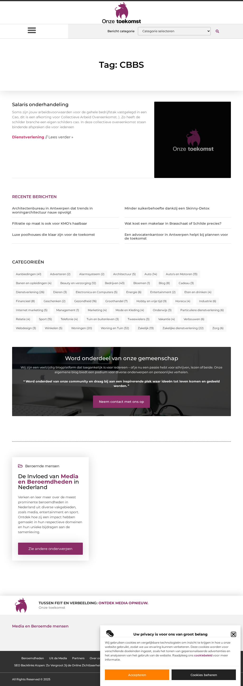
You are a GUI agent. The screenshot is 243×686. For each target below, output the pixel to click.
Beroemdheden (32, 658)
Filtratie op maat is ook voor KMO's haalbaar (49, 223)
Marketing (97, 310)
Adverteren (60, 274)
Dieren (60, 292)
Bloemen (141, 283)
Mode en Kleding (130, 310)
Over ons (96, 658)
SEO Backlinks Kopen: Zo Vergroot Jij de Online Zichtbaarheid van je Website (68, 665)
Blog (164, 283)
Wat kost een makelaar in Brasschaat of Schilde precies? (173, 223)
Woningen (81, 328)
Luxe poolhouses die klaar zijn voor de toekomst (53, 234)
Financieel (25, 301)
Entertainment (163, 292)
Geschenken (54, 301)
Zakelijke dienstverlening (183, 328)
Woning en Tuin (115, 328)
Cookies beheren (204, 675)
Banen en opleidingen (33, 283)
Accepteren (137, 675)
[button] (233, 634)
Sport (45, 319)
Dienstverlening (30, 292)
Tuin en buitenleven (103, 319)
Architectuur (124, 274)
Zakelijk (146, 328)
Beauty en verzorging (78, 283)
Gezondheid (85, 301)
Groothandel (116, 301)
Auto (151, 274)
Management (67, 310)
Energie (133, 292)
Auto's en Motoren (181, 274)
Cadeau (186, 283)
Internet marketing (31, 310)
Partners (78, 658)
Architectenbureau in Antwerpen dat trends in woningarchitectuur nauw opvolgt (52, 210)
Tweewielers (139, 319)
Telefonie (69, 319)
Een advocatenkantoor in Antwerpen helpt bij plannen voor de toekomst (176, 236)
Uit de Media (58, 658)
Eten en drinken (197, 292)
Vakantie (166, 319)
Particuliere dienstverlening (202, 310)
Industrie (207, 301)
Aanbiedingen (28, 274)
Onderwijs (162, 310)
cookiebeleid (203, 655)
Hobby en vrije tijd (151, 301)
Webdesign (26, 328)
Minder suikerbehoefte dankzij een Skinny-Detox (167, 208)
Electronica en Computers (96, 292)
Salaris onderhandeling (40, 104)
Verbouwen (194, 319)
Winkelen (53, 328)
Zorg (218, 328)
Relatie (23, 319)
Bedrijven (115, 283)
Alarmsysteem (91, 274)
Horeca (182, 301)
